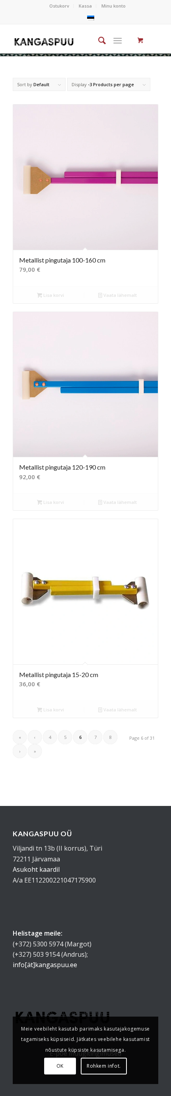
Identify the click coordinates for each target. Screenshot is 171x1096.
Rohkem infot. (104, 1065)
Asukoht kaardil (36, 869)
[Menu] (117, 40)
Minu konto (113, 6)
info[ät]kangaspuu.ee (45, 964)
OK (60, 1065)
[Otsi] (98, 40)
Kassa (85, 6)
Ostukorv (59, 6)
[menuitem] (59, 6)
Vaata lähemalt (119, 295)
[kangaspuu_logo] (44, 40)
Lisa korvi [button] (53, 295)
